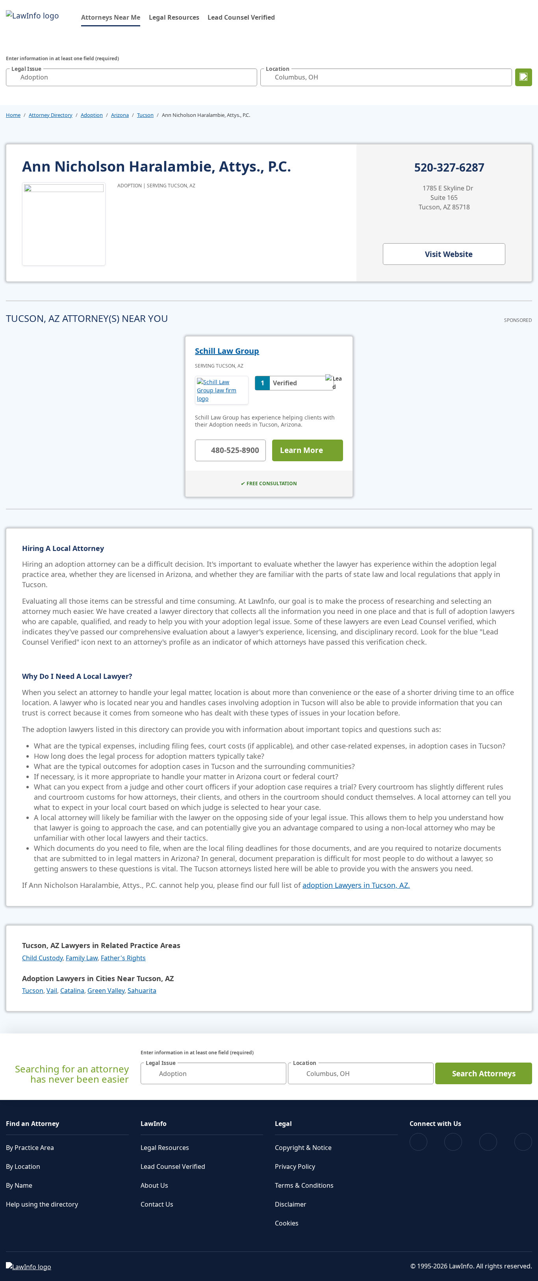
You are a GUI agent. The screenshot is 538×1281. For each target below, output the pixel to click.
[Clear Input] (249, 77)
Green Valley (105, 990)
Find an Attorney (32, 1123)
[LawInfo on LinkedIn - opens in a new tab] (523, 1142)
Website (449, 254)
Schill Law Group (227, 351)
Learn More (301, 450)
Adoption (92, 114)
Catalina (72, 990)
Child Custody (42, 958)
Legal (283, 1123)
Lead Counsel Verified (241, 17)
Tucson (145, 114)
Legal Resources (174, 17)
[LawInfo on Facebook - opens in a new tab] (418, 1142)
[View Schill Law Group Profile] (222, 390)
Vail (51, 990)
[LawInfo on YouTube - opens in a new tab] (488, 1142)
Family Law (82, 958)
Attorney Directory (50, 114)
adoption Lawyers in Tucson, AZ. (356, 885)
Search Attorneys (484, 1073)
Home (13, 114)
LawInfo (154, 1123)
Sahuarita (142, 990)
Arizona (120, 114)
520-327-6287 (449, 167)
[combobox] (131, 77)
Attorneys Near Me (110, 17)
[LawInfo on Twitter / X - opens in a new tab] (453, 1142)
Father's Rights (123, 958)
